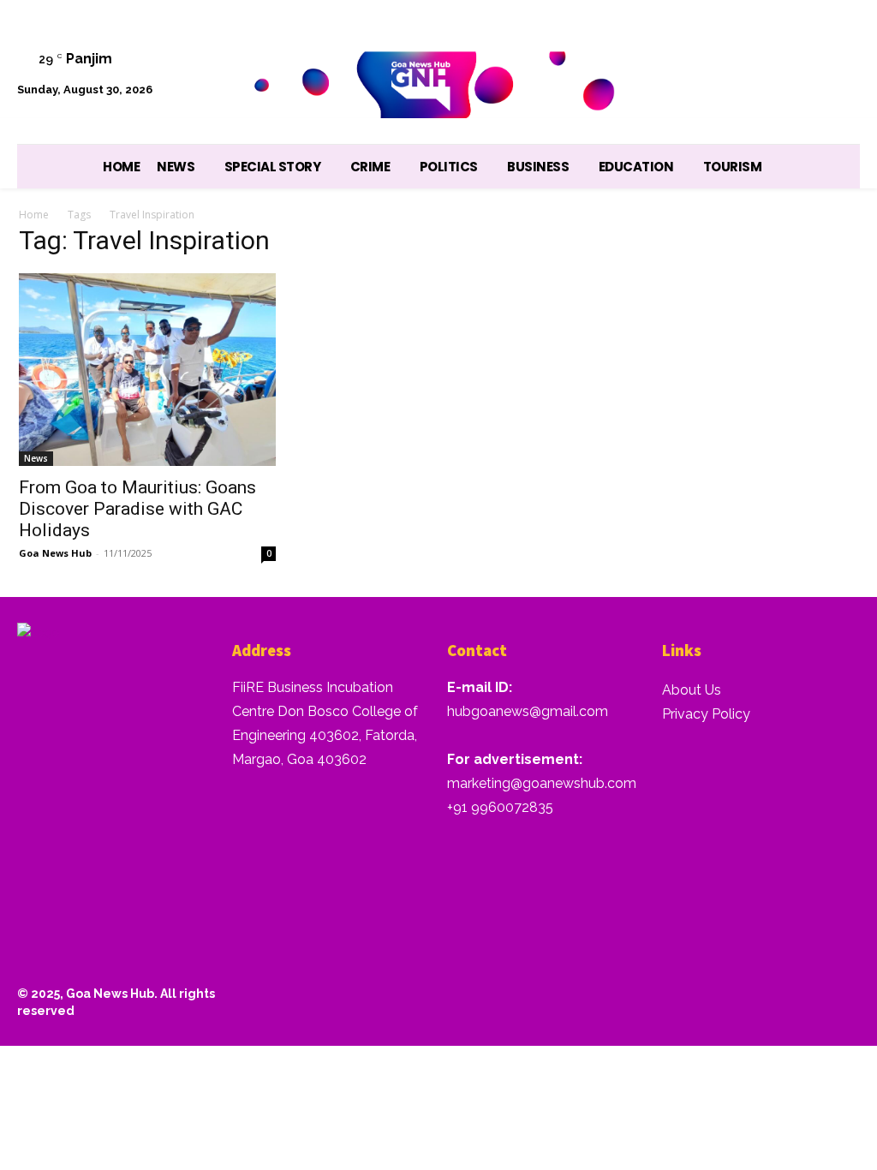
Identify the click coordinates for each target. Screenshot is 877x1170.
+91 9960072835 (500, 807)
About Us (691, 690)
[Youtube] (838, 53)
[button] (838, 97)
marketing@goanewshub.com (541, 783)
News (36, 458)
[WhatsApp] (794, 53)
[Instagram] (664, 53)
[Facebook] (620, 53)
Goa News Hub (55, 552)
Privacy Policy (706, 714)
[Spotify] (707, 53)
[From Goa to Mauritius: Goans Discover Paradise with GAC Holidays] (147, 369)
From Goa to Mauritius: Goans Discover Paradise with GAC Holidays (137, 508)
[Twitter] (751, 53)
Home (34, 214)
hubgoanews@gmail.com (527, 711)
